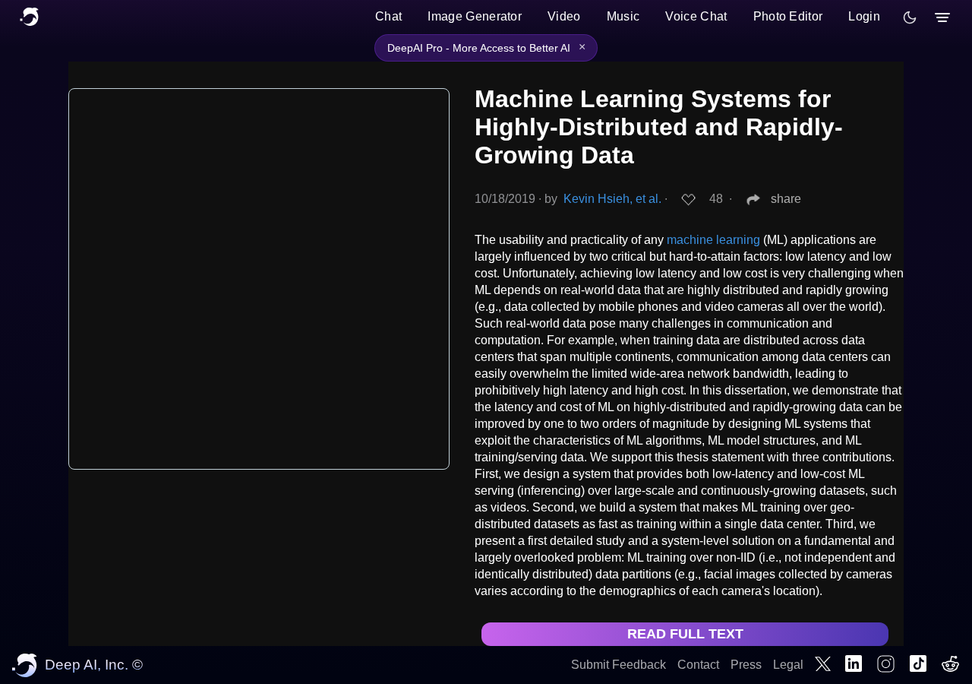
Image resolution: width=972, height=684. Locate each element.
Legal (788, 664)
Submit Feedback (618, 664)
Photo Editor (788, 16)
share (786, 198)
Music (623, 16)
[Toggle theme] (910, 17)
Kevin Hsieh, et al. (612, 198)
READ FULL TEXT (685, 633)
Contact (698, 664)
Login (864, 16)
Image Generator (475, 16)
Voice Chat (696, 16)
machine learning (713, 239)
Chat (388, 16)
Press (746, 664)
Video (564, 16)
